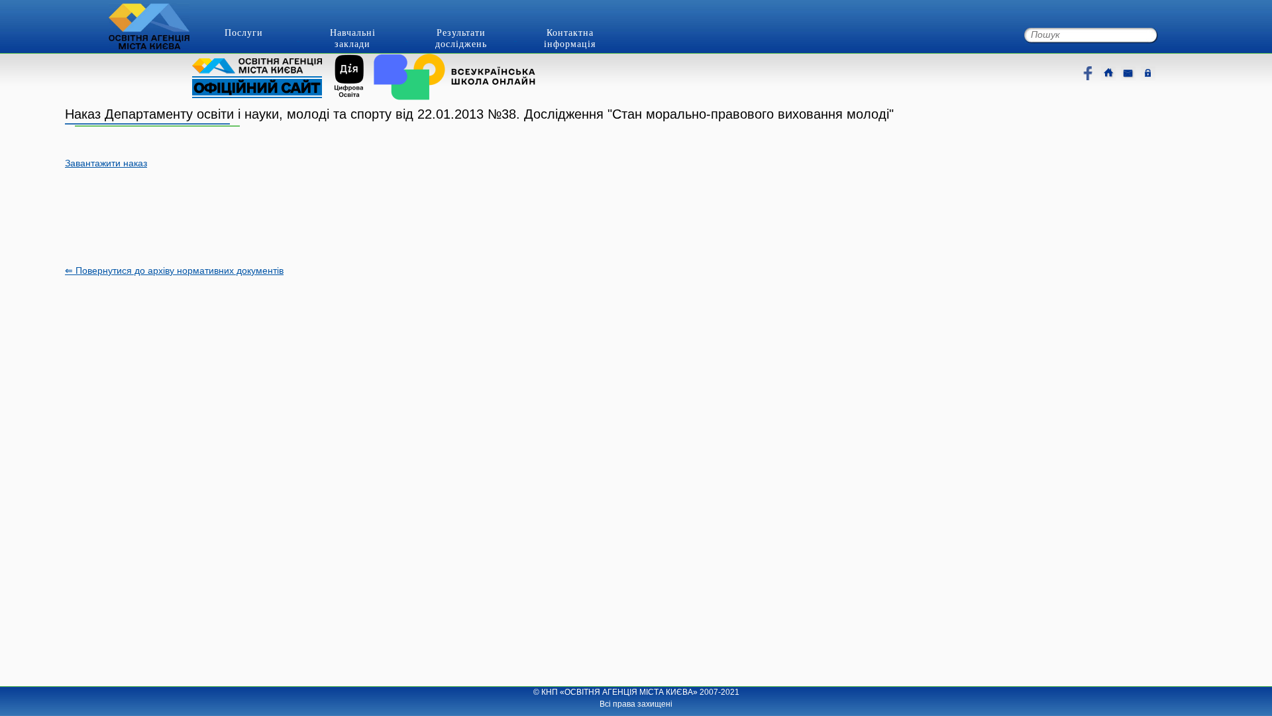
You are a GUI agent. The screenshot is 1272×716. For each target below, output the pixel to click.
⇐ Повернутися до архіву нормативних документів (174, 270)
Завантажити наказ (106, 163)
